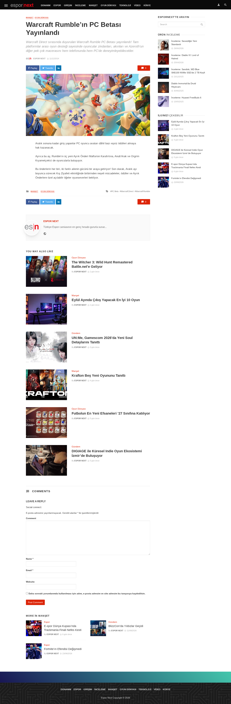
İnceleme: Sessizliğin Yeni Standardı (184, 43)
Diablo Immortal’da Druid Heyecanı (183, 85)
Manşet (93, 5)
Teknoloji (125, 5)
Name (29, 559)
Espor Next (39, 59)
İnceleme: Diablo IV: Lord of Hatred (185, 57)
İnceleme (80, 5)
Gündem (76, 333)
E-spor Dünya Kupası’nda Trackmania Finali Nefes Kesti (62, 628)
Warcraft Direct (127, 191)
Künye (147, 5)
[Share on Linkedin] (58, 68)
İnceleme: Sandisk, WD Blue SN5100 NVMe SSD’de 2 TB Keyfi (188, 71)
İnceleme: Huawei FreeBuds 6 (186, 97)
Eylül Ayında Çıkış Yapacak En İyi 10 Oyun (106, 300)
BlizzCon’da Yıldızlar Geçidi (125, 626)
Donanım (45, 5)
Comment (31, 518)
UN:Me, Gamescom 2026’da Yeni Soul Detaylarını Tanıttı (102, 340)
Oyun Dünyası (108, 5)
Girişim (68, 5)
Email (29, 570)
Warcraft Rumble (143, 191)
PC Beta (114, 191)
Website (30, 581)
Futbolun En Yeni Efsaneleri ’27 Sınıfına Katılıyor (111, 413)
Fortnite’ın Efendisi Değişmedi (63, 649)
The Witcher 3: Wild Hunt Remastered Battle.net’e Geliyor (102, 264)
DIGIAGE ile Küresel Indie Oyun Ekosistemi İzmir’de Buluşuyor (107, 453)
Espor (57, 5)
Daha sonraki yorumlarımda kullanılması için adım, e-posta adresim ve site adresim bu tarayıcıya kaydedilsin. (87, 593)
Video (137, 5)
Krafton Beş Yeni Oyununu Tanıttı (98, 375)
